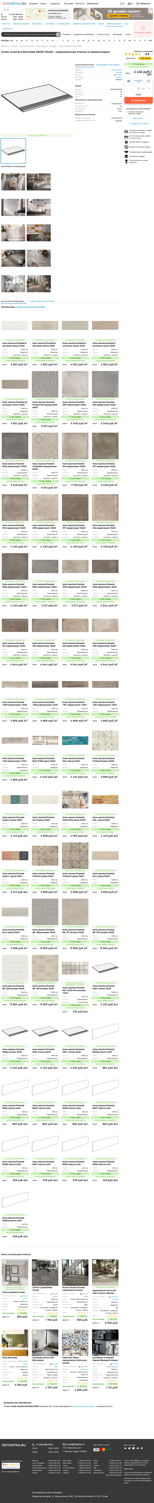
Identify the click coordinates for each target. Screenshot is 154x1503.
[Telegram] (137, 1448)
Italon (86, 1296)
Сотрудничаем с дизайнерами (140, 152)
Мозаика (37, 24)
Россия (85, 1294)
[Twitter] (129, 1448)
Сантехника (64, 24)
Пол (126, 24)
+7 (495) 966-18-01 (44, 1444)
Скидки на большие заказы (139, 147)
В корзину (139, 100)
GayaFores (84, 1369)
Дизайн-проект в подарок (139, 142)
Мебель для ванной (84, 24)
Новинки (67, 34)
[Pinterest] (141, 1448)
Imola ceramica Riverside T (84, 1406)
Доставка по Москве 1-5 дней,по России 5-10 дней (140, 131)
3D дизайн (68, 3)
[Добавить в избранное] (148, 81)
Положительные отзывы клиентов (138, 161)
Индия (25, 1296)
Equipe (25, 1364)
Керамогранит (21, 24)
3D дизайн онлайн (143, 32)
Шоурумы (33, 3)
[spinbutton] (138, 88)
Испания (114, 1297)
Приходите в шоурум (137, 156)
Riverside (119, 72)
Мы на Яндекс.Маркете (10, 1471)
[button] (128, 88)
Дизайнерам (92, 3)
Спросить (139, 118)
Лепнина (7, 29)
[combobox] (30, 34)
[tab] (108, 64)
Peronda (115, 1299)
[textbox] (30, 34)
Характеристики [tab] (84, 65)
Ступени (50, 24)
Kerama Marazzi (112, 1367)
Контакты (80, 3)
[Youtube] (133, 1448)
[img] (4, 1262)
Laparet (25, 1299)
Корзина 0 (144, 3)
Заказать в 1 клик (138, 81)
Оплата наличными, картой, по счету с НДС (140, 137)
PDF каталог (146, 58)
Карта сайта (128, 1469)
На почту (131, 58)
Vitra (56, 1367)
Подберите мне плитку (139, 124)
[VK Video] (125, 1448)
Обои (101, 24)
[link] (6, 46)
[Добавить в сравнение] (128, 81)
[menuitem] (33, 3)
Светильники (114, 24)
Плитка (6, 24)
